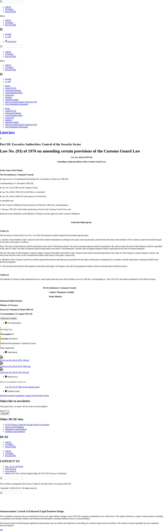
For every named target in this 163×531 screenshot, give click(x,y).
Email (2, 411)
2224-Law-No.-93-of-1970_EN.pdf (14, 372)
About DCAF (10, 88)
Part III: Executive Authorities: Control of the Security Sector (24, 395)
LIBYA (8, 7)
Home (7, 86)
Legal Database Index (14, 93)
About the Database (13, 90)
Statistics (8, 97)
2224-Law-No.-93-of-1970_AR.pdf (14, 360)
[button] (81, 16)
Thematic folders (12, 100)
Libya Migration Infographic (16, 104)
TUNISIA (9, 9)
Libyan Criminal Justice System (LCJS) (21, 102)
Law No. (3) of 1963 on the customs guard (22, 387)
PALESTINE (10, 12)
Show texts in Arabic (8, 318)
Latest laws (9, 95)
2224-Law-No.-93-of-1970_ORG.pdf (15, 366)
